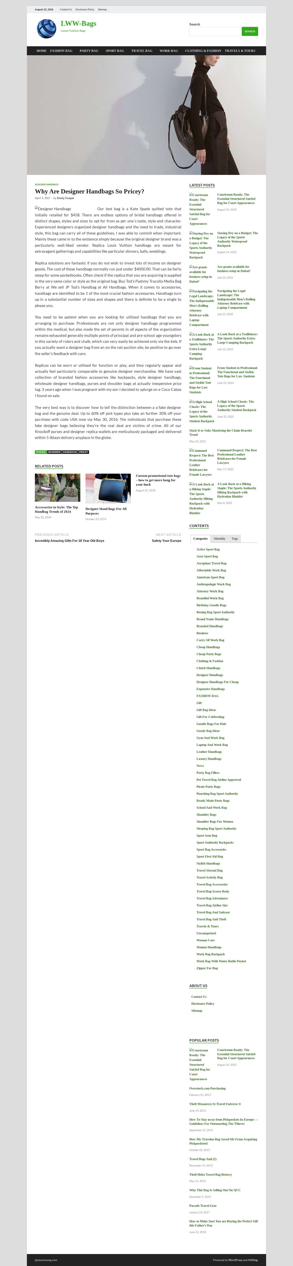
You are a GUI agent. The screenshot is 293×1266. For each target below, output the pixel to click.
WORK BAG (169, 50)
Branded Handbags (210, 626)
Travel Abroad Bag (210, 870)
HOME (42, 50)
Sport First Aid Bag (210, 856)
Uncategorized (206, 933)
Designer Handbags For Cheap (218, 682)
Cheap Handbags (208, 647)
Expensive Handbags (211, 689)
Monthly (219, 538)
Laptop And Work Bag (212, 744)
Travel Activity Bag (210, 877)
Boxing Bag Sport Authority (216, 612)
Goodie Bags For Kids (211, 724)
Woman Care (206, 940)
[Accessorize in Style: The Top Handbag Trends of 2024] (57, 489)
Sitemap (102, 9)
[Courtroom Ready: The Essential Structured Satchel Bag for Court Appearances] (201, 195)
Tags (235, 538)
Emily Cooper (65, 198)
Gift (199, 703)
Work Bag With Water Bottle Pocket (221, 961)
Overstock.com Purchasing (207, 1088)
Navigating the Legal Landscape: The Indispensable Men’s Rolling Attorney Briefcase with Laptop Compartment (236, 299)
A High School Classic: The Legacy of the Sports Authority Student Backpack (236, 406)
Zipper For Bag (207, 968)
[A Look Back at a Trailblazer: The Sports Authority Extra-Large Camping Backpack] (201, 334)
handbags (70, 452)
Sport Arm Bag (207, 835)
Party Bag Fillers (208, 772)
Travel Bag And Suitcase (213, 912)
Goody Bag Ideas (208, 731)
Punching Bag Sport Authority (217, 793)
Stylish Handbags (208, 863)
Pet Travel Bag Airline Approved (219, 779)
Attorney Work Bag (210, 591)
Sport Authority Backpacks (215, 842)
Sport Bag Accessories (211, 849)
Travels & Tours (240, 50)
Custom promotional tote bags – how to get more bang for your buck (158, 480)
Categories (200, 538)
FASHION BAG (61, 50)
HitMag (253, 1260)
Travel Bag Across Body (213, 891)
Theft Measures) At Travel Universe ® (215, 1104)
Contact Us (66, 9)
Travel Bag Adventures (212, 898)
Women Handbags (209, 947)
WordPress (235, 1260)
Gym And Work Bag (210, 737)
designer (54, 452)
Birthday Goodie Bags (211, 605)
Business (202, 633)
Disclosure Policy (85, 9)
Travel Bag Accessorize (212, 884)
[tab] (200, 539)
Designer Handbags (46, 184)
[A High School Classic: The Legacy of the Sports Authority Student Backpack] (201, 402)
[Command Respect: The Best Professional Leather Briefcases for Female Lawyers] (201, 451)
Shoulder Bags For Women (215, 821)
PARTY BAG (89, 50)
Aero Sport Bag (207, 556)
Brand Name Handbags (213, 619)
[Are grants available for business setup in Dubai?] (201, 267)
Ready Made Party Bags (213, 800)
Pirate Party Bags (208, 786)
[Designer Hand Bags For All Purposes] (108, 490)
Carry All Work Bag (210, 640)
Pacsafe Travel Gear (203, 1205)
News (200, 765)
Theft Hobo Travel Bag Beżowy (210, 1174)
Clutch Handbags (208, 668)
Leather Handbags (209, 751)
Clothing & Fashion (203, 50)
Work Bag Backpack (211, 954)
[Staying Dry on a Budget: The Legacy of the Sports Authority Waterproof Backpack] (201, 233)
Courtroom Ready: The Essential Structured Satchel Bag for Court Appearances (236, 199)
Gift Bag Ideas (206, 710)
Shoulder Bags (206, 814)
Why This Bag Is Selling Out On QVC (215, 1190)
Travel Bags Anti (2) (202, 1159)
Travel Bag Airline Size (212, 905)
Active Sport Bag (208, 549)
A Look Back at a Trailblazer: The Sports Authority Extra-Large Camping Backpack (237, 338)
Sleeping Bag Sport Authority (216, 828)
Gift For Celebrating (210, 717)
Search (194, 24)
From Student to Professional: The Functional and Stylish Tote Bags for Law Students (237, 372)
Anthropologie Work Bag (214, 584)
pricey (83, 452)
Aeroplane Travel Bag (211, 563)
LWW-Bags (78, 23)
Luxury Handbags (209, 758)
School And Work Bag (212, 807)
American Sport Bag (210, 577)
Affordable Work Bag (211, 570)
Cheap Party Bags (209, 654)
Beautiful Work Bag (210, 598)
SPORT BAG (115, 50)
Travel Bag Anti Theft (211, 919)
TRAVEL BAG (141, 50)
